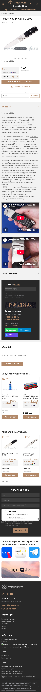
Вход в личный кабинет (9, 639)
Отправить (34, 95)
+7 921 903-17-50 (12, 319)
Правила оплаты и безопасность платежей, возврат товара (18, 677)
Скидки (3, 626)
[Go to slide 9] (25, 58)
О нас (3, 631)
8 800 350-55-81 (11, 325)
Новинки (12, 13)
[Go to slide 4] (18, 58)
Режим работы (6, 658)
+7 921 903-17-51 (12, 317)
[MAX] (3, 594)
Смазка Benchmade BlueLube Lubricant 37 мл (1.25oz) (10, 396)
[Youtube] (11, 594)
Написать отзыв (12, 364)
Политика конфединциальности (12, 671)
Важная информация (8, 619)
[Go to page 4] (6, 481)
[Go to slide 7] (22, 58)
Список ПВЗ (5, 624)
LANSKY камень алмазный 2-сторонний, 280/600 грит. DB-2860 (31, 396)
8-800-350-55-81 (20, 6)
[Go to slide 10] (26, 58)
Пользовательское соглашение (11, 666)
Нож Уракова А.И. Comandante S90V (28, 454)
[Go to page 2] (3, 481)
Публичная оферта (7, 669)
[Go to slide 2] (15, 58)
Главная (4, 13)
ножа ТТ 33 (34, 137)
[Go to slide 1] (14, 58)
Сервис (3, 628)
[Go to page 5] (7, 481)
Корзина (4, 642)
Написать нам (5, 656)
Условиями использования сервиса (25, 690)
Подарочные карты (7, 621)
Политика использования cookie (11, 674)
